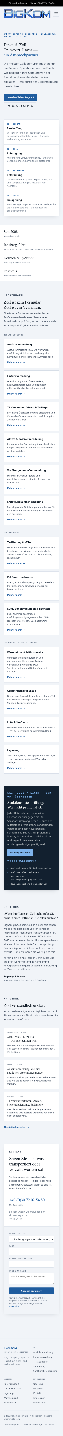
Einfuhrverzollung (42, 1357)
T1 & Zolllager (40, 1361)
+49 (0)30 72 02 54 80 (20, 106)
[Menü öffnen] (56, 13)
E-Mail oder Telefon (21, 1258)
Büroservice (10, 1402)
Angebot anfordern (31, 1290)
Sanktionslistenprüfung (45, 1370)
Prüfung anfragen (20, 852)
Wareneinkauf (11, 1397)
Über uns (38, 1383)
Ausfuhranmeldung (43, 1352)
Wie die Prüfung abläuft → (21, 860)
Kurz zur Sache (17, 1271)
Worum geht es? (17, 1234)
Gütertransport (11, 1383)
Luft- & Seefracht (12, 1388)
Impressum (39, 1397)
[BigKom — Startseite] (27, 13)
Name (11, 1246)
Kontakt (37, 1393)
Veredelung (39, 1366)
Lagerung (9, 1393)
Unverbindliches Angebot (20, 97)
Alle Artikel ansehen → (16, 1127)
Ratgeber (38, 1388)
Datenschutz (14, 1306)
